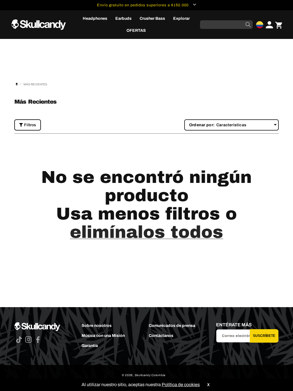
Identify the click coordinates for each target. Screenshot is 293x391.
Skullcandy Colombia (150, 375)
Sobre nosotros (97, 325)
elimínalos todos (146, 232)
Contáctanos (161, 335)
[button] (95, 19)
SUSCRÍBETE (264, 336)
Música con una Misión (103, 335)
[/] (40, 24)
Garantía (90, 345)
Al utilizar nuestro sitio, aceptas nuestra (141, 384)
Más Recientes (35, 84)
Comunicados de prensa (172, 325)
